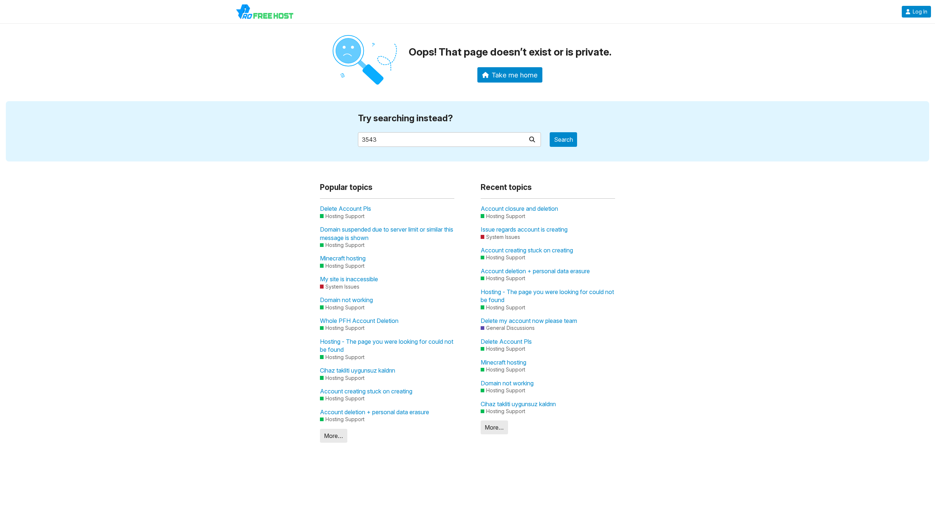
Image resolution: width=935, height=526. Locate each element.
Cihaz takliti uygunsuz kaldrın (357, 370)
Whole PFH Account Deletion (359, 320)
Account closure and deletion (519, 208)
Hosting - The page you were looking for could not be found (386, 345)
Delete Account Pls (345, 208)
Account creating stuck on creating (366, 391)
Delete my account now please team (529, 320)
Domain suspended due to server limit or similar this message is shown (386, 233)
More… (333, 435)
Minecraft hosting (343, 258)
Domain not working (346, 300)
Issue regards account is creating (524, 229)
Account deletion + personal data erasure (374, 412)
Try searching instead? (405, 118)
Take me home (515, 75)
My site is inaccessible (349, 279)
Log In (920, 12)
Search (563, 139)
